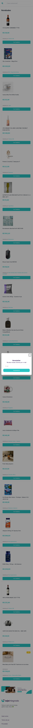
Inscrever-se (16, 370)
